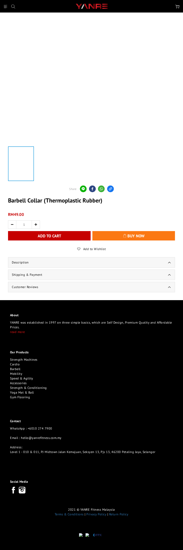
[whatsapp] (101, 188)
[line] (83, 188)
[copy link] (110, 188)
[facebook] (92, 188)
